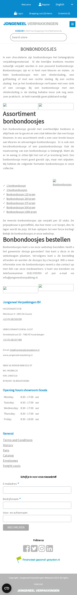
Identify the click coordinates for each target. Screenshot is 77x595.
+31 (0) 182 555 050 (12, 319)
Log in (20, 13)
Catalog (8, 455)
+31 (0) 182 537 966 (12, 339)
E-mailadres (11, 484)
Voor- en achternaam (15, 512)
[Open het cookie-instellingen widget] (6, 588)
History (8, 445)
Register (45, 4)
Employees (10, 460)
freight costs (12, 466)
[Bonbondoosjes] (63, 182)
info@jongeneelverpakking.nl (24, 349)
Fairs (6, 450)
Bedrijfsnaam (12, 499)
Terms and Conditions (18, 440)
